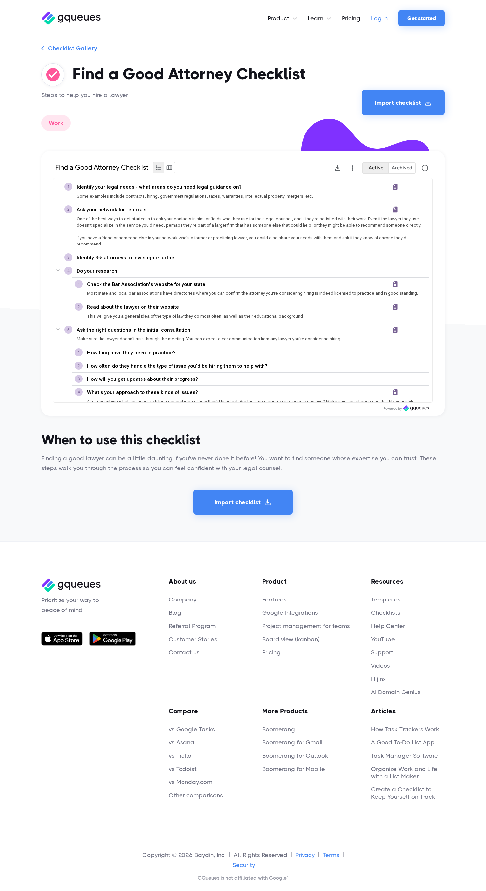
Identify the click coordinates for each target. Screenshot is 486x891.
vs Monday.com (190, 782)
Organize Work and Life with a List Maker (404, 773)
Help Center (388, 626)
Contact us (184, 652)
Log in (379, 18)
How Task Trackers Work (405, 729)
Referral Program (192, 626)
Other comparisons (196, 795)
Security (244, 865)
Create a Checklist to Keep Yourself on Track (403, 793)
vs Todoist (183, 769)
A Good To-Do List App (403, 742)
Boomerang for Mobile (293, 769)
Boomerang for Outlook (295, 755)
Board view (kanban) (291, 639)
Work (56, 123)
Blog (175, 612)
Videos (380, 665)
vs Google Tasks (192, 729)
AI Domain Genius (396, 692)
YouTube (383, 639)
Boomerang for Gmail (292, 742)
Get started (421, 18)
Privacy (305, 855)
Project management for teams (306, 626)
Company (182, 599)
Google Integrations (290, 612)
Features (274, 599)
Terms (331, 855)
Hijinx (378, 679)
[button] (283, 18)
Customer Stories (193, 639)
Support (382, 652)
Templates (386, 599)
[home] (71, 18)
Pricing (351, 18)
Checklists (385, 612)
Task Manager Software (404, 755)
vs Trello (180, 755)
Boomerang (278, 729)
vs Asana (181, 742)
